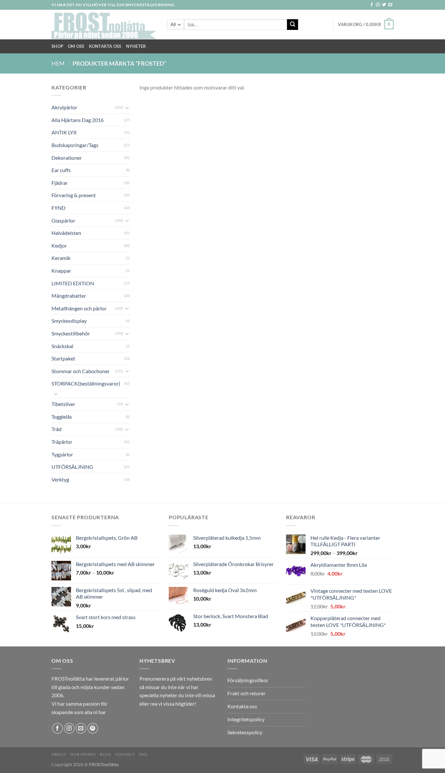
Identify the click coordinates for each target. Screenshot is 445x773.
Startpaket (63, 358)
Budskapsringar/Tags (74, 145)
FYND (58, 208)
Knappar (61, 270)
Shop (57, 46)
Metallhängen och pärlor (79, 308)
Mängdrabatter (68, 295)
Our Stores (82, 754)
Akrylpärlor (64, 107)
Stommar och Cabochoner (80, 371)
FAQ (143, 754)
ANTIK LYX (64, 132)
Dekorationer (66, 158)
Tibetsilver (63, 404)
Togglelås (61, 417)
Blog (105, 754)
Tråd (56, 429)
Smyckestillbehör (70, 333)
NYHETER (136, 46)
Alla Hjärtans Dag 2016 (77, 120)
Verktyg (60, 479)
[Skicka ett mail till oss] (390, 5)
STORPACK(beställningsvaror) (85, 383)
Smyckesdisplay (69, 321)
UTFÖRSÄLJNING (72, 467)
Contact (125, 754)
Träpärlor (61, 442)
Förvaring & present (73, 195)
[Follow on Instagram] (378, 5)
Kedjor (59, 245)
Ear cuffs (61, 170)
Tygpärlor (62, 454)
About (58, 754)
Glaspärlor (63, 220)
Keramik (60, 258)
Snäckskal (62, 346)
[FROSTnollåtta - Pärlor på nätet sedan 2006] (104, 24)
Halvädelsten (66, 233)
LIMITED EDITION (72, 283)
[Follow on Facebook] (372, 5)
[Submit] (292, 24)
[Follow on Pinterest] (92, 728)
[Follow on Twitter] (384, 5)
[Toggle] (127, 107)
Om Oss (76, 46)
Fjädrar (59, 183)
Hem (58, 63)
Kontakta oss (105, 46)
